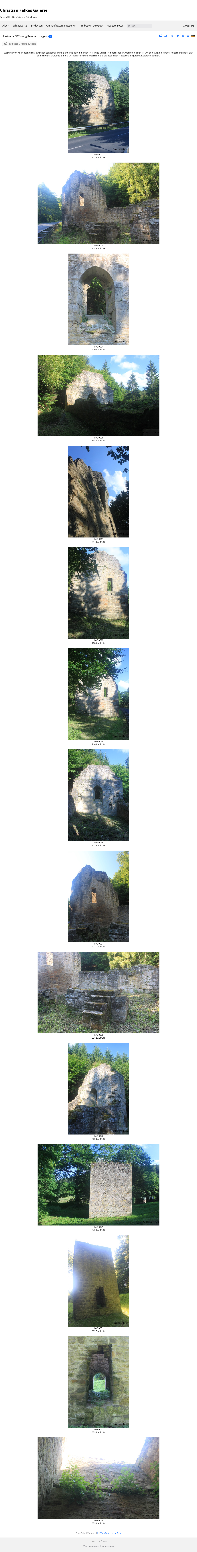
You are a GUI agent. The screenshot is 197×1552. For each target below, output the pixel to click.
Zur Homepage (91, 1546)
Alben (5, 25)
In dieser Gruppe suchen (22, 43)
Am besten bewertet (91, 25)
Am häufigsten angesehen (61, 25)
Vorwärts (104, 1533)
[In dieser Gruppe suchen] (161, 36)
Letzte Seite (116, 1533)
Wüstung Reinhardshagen (31, 36)
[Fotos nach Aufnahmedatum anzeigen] (188, 36)
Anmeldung (188, 25)
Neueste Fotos (115, 25)
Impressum (108, 1546)
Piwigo (104, 1541)
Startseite (8, 36)
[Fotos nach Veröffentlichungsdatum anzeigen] (183, 36)
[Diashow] (178, 36)
